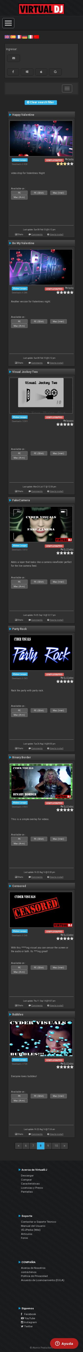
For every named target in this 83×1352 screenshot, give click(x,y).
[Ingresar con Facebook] (13, 71)
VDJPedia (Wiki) (31, 1229)
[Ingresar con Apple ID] (41, 71)
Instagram (30, 1322)
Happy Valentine (23, 114)
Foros (24, 1238)
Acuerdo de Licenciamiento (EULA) (42, 1280)
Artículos (26, 1234)
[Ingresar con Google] (55, 71)
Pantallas (27, 1191)
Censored (19, 886)
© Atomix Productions (41, 1347)
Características (30, 1183)
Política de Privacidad (34, 1276)
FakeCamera (21, 500)
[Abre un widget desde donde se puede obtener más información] (64, 1344)
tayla (71, 159)
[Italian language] (30, 36)
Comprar (26, 1179)
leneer (70, 420)
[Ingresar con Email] (13, 58)
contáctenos (28, 1272)
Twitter (28, 1326)
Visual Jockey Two (25, 372)
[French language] (18, 36)
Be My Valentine (23, 243)
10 (56, 1145)
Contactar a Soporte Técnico (38, 1221)
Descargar (27, 1175)
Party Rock (19, 629)
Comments (37, 234)
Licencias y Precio (32, 1187)
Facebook (29, 1314)
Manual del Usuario (33, 1225)
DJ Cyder (69, 549)
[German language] (24, 36)
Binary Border (21, 757)
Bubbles (17, 1014)
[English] (7, 36)
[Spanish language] (12, 36)
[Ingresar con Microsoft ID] (27, 71)
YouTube (29, 1318)
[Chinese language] (36, 36)
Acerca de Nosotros (33, 1268)
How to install (56, 234)
